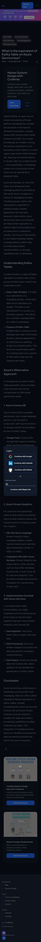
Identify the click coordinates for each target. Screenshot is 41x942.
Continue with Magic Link (20, 489)
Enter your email (10, 480)
